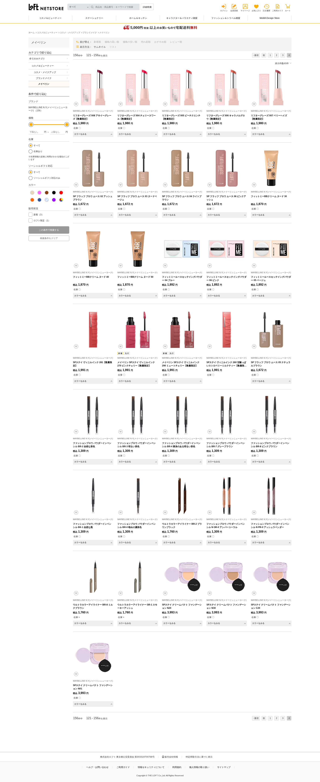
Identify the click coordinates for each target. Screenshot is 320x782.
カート (288, 11)
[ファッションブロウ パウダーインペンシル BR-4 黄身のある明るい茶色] (182, 415)
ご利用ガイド (277, 11)
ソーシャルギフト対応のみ (47, 178)
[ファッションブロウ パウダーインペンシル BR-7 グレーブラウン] (226, 415)
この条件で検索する (49, 230)
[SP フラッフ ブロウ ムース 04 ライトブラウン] (182, 168)
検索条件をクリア (49, 238)
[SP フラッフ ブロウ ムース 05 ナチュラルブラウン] (271, 329)
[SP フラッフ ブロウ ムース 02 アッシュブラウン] (93, 168)
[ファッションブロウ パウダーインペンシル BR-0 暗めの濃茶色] (137, 496)
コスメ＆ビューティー (50, 18)
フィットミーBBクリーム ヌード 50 (135, 277)
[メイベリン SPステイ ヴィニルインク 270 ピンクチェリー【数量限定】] (137, 329)
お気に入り (256, 11)
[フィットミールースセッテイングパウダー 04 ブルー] (182, 249)
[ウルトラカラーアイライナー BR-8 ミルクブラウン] (93, 576)
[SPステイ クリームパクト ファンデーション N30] (226, 576)
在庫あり (38, 151)
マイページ (245, 11)
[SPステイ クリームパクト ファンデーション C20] (271, 576)
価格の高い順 (112, 42)
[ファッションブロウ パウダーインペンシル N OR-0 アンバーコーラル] (226, 496)
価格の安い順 (130, 42)
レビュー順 (176, 42)
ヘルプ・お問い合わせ (97, 767)
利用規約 (176, 767)
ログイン (224, 11)
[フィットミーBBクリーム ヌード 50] (137, 249)
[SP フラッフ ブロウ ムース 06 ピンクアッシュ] (226, 168)
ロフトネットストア (46, 7)
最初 (256, 55)
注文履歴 (266, 11)
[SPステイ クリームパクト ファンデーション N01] (93, 657)
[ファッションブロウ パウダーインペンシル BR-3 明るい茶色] (137, 415)
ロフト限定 (42, 220)
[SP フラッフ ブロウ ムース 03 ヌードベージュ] (137, 168)
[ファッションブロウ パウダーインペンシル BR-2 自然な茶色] (93, 415)
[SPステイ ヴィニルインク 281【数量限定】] (93, 329)
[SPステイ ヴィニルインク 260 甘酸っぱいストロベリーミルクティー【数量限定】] (226, 329)
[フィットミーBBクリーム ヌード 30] (271, 168)
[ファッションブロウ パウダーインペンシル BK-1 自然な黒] (93, 496)
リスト (113, 47)
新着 (39, 214)
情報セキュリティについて (151, 767)
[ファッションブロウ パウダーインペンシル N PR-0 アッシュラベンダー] (271, 496)
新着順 (97, 42)
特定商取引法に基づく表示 (199, 757)
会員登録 (234, 11)
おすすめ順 (160, 42)
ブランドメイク (43, 78)
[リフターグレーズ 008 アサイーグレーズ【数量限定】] (93, 87)
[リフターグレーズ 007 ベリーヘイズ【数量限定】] (271, 87)
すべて (37, 145)
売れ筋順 (146, 42)
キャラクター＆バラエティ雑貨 (181, 18)
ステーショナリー (94, 18)
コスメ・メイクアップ (45, 72)
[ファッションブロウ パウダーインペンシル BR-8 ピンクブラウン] (271, 415)
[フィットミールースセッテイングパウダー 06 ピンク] (226, 249)
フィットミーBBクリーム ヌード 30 (269, 196)
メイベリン (43, 84)
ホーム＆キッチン (138, 18)
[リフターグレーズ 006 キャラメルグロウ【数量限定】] (226, 87)
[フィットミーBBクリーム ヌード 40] (93, 249)
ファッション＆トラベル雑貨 (225, 18)
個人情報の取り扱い (199, 767)
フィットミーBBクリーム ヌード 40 (91, 277)
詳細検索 (147, 7)
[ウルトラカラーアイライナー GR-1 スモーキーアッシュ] (137, 576)
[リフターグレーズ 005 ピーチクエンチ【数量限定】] (182, 87)
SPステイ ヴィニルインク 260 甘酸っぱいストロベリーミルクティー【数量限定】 (226, 365)
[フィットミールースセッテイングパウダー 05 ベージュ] (271, 249)
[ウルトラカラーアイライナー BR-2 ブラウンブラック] (182, 496)
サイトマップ (224, 767)
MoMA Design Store (270, 18)
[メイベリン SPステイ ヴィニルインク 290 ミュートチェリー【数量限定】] (182, 329)
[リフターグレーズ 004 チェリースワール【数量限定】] (137, 87)
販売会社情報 (171, 757)
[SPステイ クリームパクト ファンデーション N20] (182, 576)
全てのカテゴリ (37, 58)
